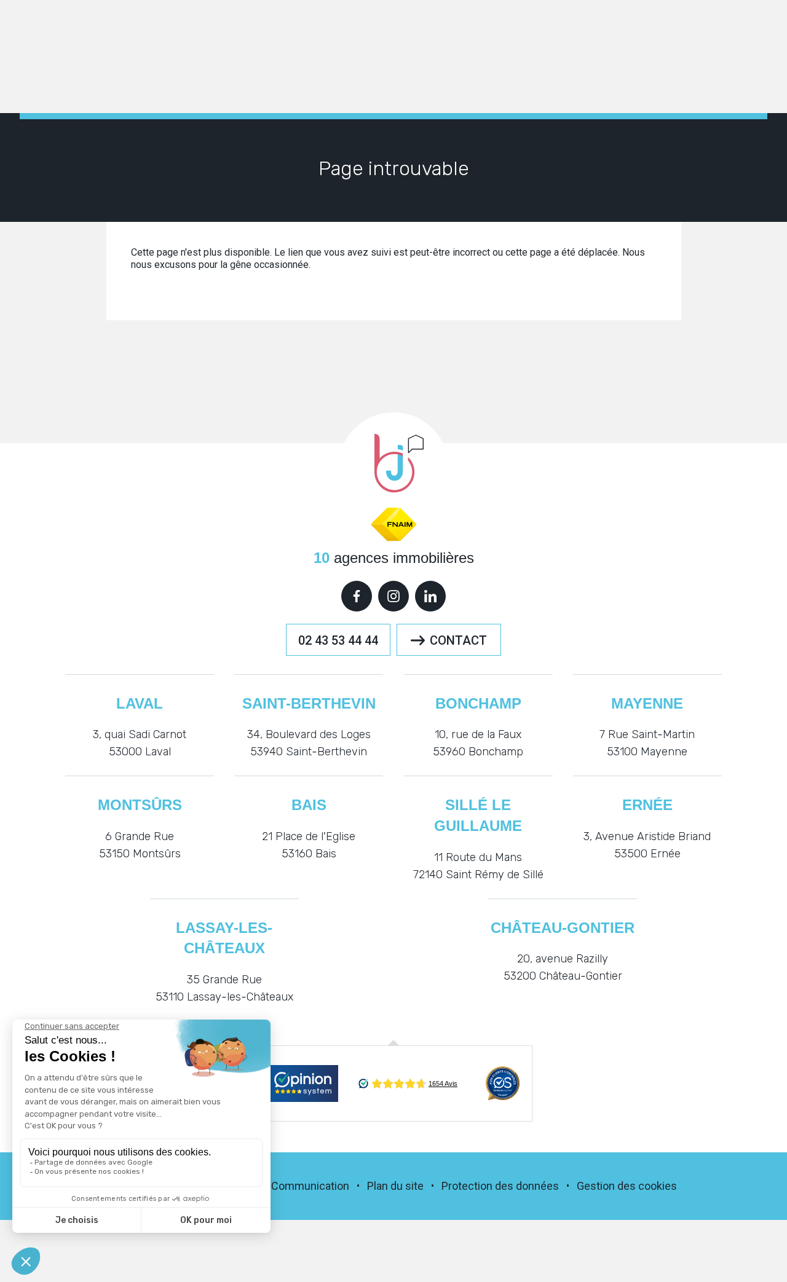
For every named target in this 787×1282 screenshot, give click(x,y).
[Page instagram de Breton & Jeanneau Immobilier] (393, 596)
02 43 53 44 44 (338, 640)
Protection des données (500, 1185)
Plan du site (395, 1185)
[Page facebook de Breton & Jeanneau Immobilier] (356, 596)
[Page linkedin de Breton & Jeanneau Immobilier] (430, 596)
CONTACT (458, 640)
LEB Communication (299, 1185)
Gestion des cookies (627, 1185)
